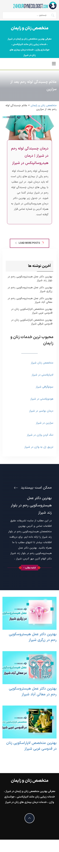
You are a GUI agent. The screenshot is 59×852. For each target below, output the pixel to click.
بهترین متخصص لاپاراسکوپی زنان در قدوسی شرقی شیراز (31, 322)
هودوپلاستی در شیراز (41, 399)
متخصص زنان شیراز (42, 363)
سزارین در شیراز (44, 423)
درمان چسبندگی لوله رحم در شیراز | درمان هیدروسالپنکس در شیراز (29, 156)
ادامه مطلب (30, 568)
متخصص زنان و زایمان (29, 28)
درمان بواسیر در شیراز (41, 411)
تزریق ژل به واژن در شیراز (38, 447)
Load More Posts (29, 243)
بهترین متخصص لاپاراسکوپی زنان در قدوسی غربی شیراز (31, 311)
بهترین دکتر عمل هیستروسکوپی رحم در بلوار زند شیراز (30, 278)
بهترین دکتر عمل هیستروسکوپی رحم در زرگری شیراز (30, 289)
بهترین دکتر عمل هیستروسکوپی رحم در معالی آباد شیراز (30, 300)
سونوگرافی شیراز (44, 387)
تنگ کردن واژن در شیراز (40, 435)
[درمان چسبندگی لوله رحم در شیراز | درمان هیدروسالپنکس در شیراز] (29, 130)
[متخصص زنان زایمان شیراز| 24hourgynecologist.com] (35, 5)
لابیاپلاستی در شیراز (42, 375)
